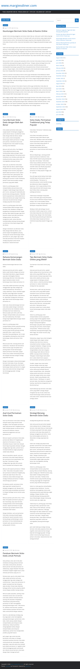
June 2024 (58, 114)
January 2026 (59, 70)
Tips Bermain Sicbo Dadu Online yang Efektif (41, 258)
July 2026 (58, 60)
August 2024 (59, 109)
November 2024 (60, 101)
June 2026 (58, 63)
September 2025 (60, 81)
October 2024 (59, 104)
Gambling (5, 25)
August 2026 (59, 58)
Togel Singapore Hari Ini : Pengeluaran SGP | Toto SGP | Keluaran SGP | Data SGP (26, 12)
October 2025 (59, 78)
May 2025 (58, 86)
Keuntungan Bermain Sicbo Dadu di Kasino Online (25, 31)
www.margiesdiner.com (19, 5)
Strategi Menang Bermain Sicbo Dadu (39, 414)
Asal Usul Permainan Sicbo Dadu (12, 414)
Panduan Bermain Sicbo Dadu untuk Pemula (13, 554)
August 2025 (59, 83)
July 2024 (58, 112)
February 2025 (60, 94)
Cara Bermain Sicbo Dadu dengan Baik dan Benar (13, 122)
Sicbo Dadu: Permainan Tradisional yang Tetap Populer (40, 122)
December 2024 (60, 99)
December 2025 (60, 73)
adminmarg (15, 28)
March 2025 (59, 91)
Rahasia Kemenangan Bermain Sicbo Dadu (12, 258)
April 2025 (58, 88)
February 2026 (60, 68)
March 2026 (59, 65)
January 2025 (59, 96)
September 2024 (60, 107)
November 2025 (60, 76)
